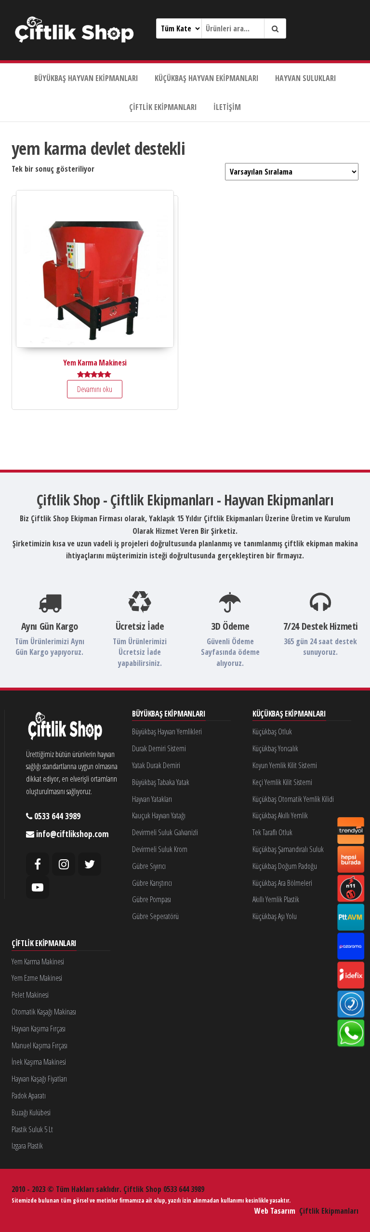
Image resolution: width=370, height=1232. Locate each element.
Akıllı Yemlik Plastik (275, 899)
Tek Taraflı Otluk (272, 832)
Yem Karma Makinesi (38, 961)
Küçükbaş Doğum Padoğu (284, 866)
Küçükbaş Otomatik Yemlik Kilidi (293, 799)
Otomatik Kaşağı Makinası (44, 1011)
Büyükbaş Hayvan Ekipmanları (86, 78)
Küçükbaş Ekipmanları (289, 714)
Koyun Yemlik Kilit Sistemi (284, 765)
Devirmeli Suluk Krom (159, 849)
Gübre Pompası (151, 899)
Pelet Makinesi (30, 994)
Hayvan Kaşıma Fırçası (39, 1028)
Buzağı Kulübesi (31, 1112)
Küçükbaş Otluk (272, 731)
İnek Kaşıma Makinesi (39, 1061)
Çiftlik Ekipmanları (163, 107)
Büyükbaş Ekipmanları (169, 714)
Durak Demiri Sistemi (159, 748)
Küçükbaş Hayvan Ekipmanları (207, 78)
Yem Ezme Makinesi (37, 978)
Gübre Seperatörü (155, 916)
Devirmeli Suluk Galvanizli (165, 832)
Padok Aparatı (29, 1095)
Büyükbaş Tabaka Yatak (160, 782)
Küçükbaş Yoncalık (275, 748)
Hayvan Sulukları (305, 78)
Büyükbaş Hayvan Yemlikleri (167, 731)
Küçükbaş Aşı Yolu (274, 916)
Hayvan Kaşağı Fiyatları (39, 1078)
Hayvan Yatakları (152, 799)
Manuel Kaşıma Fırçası (39, 1045)
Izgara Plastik (27, 1145)
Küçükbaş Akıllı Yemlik (280, 815)
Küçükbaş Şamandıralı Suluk (288, 849)
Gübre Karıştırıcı (152, 883)
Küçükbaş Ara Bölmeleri (282, 883)
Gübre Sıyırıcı (149, 866)
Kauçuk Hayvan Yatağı (158, 815)
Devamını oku (94, 389)
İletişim (227, 107)
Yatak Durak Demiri (156, 765)
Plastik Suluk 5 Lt (32, 1129)
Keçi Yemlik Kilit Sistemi (282, 782)
